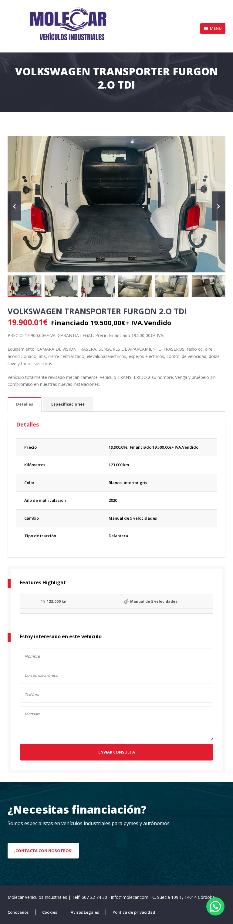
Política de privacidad (134, 912)
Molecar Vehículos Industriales (38, 897)
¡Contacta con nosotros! (43, 850)
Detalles (24, 404)
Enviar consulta (116, 752)
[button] (215, 906)
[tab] (25, 404)
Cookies (49, 912)
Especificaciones (68, 404)
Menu (216, 28)
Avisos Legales (85, 912)
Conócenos (18, 912)
